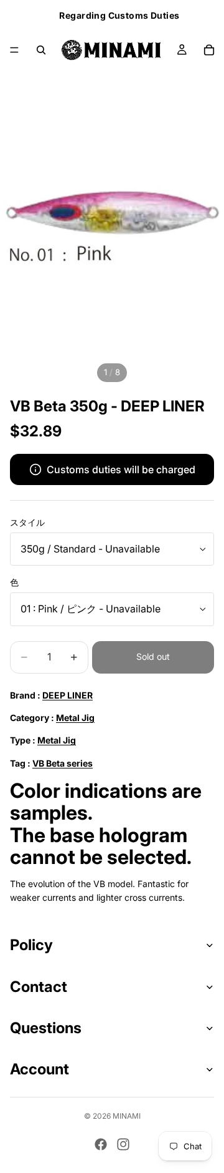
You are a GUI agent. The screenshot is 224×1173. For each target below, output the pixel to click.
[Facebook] (100, 1144)
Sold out (153, 656)
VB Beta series (62, 763)
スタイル (27, 522)
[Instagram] (123, 1144)
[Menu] (14, 50)
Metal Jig (75, 717)
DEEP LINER (67, 695)
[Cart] (209, 50)
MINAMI (127, 1116)
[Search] (41, 50)
